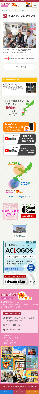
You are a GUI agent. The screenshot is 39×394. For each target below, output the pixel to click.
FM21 (7, 392)
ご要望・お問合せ (10, 343)
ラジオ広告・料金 (10, 340)
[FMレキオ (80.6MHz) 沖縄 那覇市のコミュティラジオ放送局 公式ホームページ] (10, 4)
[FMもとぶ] (26, 197)
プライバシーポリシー (11, 338)
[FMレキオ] (18, 197)
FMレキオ (20, 392)
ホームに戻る (21, 67)
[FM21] (11, 197)
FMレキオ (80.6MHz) (28, 58)
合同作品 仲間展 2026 (10, 84)
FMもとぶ (33, 392)
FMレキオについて (10, 335)
